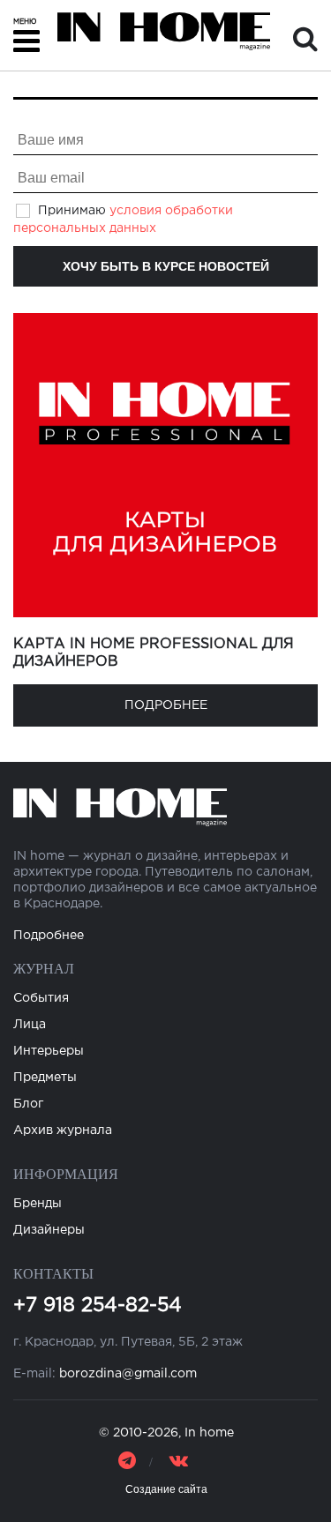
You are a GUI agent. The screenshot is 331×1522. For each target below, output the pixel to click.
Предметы (45, 1077)
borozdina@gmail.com (128, 1374)
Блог (28, 1104)
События (41, 998)
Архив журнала (62, 1130)
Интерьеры (48, 1051)
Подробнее (165, 705)
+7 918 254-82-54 (97, 1306)
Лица (29, 1024)
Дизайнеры (49, 1230)
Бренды (37, 1203)
